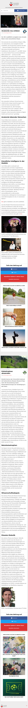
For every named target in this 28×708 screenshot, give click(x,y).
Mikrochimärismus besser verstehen (14, 326)
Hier (2, 201)
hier (21, 214)
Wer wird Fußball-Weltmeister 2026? (14, 697)
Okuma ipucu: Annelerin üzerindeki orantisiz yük (14, 347)
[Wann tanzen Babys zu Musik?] (14, 296)
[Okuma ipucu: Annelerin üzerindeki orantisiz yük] (14, 337)
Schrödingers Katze (7, 32)
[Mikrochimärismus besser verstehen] (14, 316)
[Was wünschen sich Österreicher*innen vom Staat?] (14, 644)
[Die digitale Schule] (14, 666)
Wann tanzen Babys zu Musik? (14, 305)
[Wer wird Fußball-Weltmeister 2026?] (14, 687)
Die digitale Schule (14, 676)
